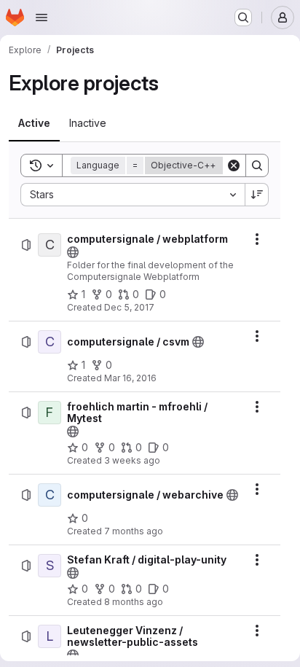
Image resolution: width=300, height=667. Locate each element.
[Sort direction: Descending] (257, 194)
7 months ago (133, 531)
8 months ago (133, 601)
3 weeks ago (132, 460)
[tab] (34, 123)
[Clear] (233, 165)
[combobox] (132, 194)
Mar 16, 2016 (130, 377)
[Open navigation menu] (41, 17)
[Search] (257, 165)
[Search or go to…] (243, 17)
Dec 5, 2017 (129, 307)
